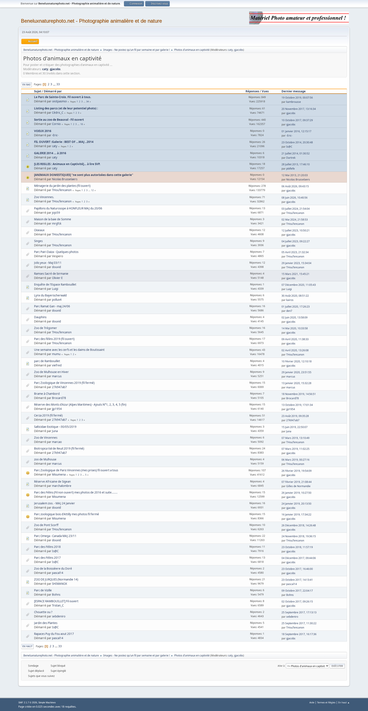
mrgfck (56, 223)
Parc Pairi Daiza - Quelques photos (56, 252)
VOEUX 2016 (42, 131)
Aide (311, 702)
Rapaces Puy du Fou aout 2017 (54, 634)
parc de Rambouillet (47, 361)
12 (92, 190)
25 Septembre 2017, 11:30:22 (299, 623)
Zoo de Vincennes (45, 438)
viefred (57, 365)
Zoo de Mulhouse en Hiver (51, 372)
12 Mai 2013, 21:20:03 (295, 175)
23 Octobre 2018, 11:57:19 (297, 547)
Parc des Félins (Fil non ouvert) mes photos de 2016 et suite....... (76, 492)
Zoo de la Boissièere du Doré (53, 568)
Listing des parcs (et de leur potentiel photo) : (66, 108)
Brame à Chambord (47, 394)
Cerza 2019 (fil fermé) (48, 415)
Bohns (56, 594)
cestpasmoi (59, 101)
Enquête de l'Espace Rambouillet (55, 284)
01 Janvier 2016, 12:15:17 (296, 131)
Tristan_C (58, 605)
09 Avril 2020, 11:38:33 (295, 339)
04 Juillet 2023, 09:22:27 (296, 241)
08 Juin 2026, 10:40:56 (295, 197)
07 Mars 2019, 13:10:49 (295, 438)
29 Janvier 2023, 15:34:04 (296, 263)
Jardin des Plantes (45, 623)
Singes (38, 241)
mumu (56, 354)
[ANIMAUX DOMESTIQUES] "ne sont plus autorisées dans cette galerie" (83, 175)
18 (81, 124)
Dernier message (294, 91)
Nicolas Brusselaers (64, 179)
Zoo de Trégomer (45, 328)
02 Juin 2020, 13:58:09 (295, 317)
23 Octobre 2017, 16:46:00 (297, 569)
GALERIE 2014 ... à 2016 (50, 153)
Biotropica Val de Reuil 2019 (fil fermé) (59, 448)
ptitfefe (290, 168)
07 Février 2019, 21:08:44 (297, 482)
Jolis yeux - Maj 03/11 (48, 263)
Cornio (56, 124)
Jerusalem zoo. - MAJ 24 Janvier (54, 503)
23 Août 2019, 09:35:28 (295, 416)
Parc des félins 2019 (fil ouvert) (54, 339)
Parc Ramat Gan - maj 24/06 (52, 306)
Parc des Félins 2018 (47, 547)
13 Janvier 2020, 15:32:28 (296, 383)
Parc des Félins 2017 (47, 558)
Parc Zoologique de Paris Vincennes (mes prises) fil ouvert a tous (76, 470)
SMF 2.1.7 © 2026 (27, 702)
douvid (56, 267)
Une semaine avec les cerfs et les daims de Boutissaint (69, 350)
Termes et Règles (326, 702)
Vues (265, 91)
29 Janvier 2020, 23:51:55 (296, 372)
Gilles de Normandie (298, 486)
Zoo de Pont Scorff (46, 525)
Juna (55, 431)
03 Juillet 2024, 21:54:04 (296, 208)
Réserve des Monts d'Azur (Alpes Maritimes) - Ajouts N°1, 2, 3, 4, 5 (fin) (80, 404)
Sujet (37, 91)
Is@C (289, 146)
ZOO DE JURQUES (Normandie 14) (56, 579)
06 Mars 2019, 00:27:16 (295, 459)
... (54, 84)
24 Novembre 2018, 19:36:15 (299, 536)
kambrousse (293, 102)
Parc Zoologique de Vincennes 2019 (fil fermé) (64, 383)
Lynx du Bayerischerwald (50, 295)
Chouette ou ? (43, 612)
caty (230, 50)
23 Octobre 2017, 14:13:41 (297, 580)
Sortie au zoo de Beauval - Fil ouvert (59, 120)
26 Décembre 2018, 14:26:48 (299, 525)
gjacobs (238, 50)
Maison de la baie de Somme (52, 219)
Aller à (281, 665)
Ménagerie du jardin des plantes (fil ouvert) (62, 186)
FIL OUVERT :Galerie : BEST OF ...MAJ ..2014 (63, 142)
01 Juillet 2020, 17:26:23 (296, 306)
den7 (289, 311)
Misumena (59, 474)
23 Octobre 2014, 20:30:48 (297, 142)
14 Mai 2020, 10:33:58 (295, 328)
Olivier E (57, 278)
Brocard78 (59, 398)
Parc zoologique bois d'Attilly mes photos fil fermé (66, 514)
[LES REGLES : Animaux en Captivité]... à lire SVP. (67, 164)
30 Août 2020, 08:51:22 (295, 295)
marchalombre (61, 486)
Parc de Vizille (43, 590)
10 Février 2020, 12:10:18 (297, 361)
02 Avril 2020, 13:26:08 (295, 350)
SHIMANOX (59, 584)
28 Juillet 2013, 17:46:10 (296, 164)
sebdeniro (58, 616)
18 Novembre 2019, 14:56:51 (299, 394)
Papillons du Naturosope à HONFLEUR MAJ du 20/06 (68, 208)
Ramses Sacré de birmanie (51, 274)
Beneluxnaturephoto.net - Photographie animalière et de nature (91, 21)
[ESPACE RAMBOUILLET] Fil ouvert (56, 601)
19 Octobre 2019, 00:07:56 (297, 97)
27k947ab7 (59, 387)
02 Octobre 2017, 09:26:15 (297, 601)
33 (58, 84)
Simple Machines (47, 702)
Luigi (55, 289)
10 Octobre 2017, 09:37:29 (297, 120)
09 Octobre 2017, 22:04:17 (297, 590)
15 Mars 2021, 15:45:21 (295, 274)
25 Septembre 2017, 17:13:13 (299, 612)
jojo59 (56, 213)
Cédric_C (57, 113)
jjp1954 (57, 409)
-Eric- (55, 135)
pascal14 (57, 573)
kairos (289, 300)
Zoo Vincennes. (44, 197)
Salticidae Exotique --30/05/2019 (55, 427)
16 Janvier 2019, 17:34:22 (296, 514)
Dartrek (290, 158)
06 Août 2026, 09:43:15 (295, 186)
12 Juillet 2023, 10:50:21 (296, 230)
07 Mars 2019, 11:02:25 (295, 449)
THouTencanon (62, 190)
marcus (57, 376)
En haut (27, 646)
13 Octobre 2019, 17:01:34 (297, 405)
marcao (57, 442)
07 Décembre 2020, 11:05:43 (299, 285)
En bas (26, 84)
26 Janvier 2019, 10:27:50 (296, 493)
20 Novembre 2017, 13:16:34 (299, 109)
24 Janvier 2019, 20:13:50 (296, 503)
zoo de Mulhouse (45, 459)
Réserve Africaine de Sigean (52, 481)
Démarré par (53, 91)
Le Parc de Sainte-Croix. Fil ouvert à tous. (62, 97)
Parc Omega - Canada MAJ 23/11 (55, 536)
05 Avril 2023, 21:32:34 (295, 252)
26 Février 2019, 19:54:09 (297, 471)
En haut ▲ (344, 702)
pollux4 (57, 300)
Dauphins (40, 317)
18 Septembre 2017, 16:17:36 (299, 634)
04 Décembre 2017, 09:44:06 (299, 558)
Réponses (252, 91)
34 (87, 101)
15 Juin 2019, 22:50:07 (295, 427)
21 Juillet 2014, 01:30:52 (296, 153)
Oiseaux (39, 230)
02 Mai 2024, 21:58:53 (295, 219)
